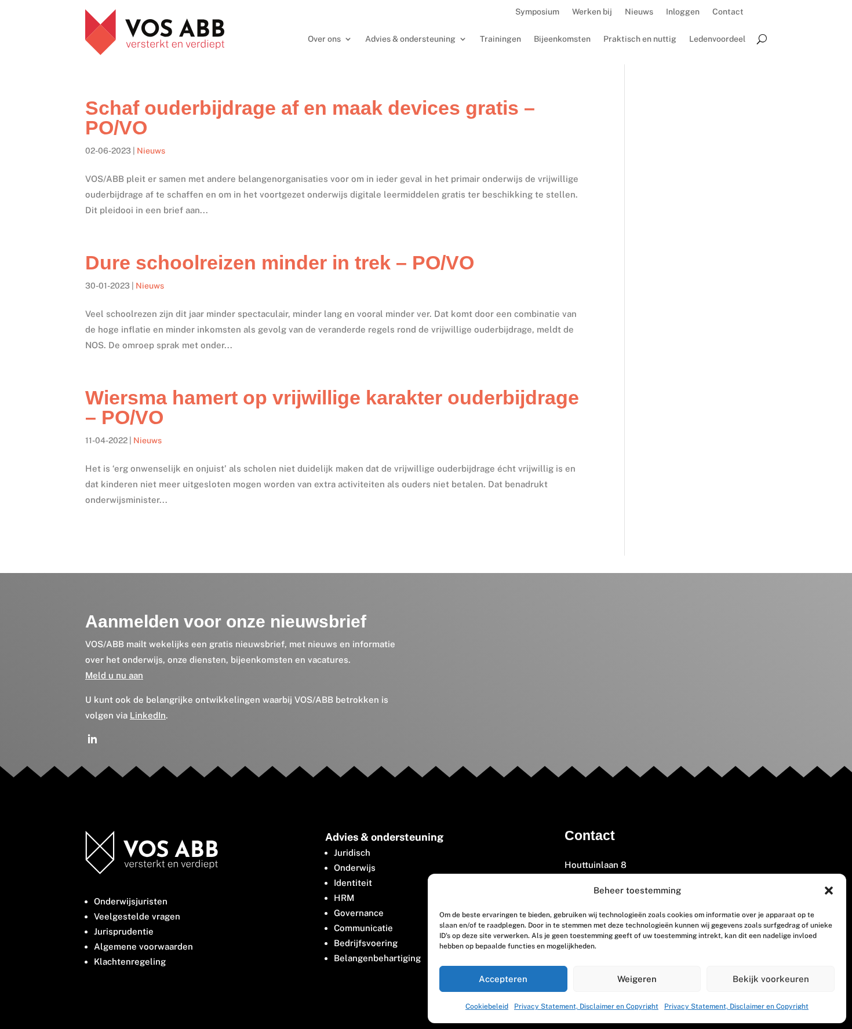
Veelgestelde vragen (137, 916)
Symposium (537, 12)
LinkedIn (148, 715)
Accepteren (503, 979)
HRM (344, 898)
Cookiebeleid (486, 1006)
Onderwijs (355, 868)
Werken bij (592, 12)
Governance (359, 913)
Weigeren (637, 979)
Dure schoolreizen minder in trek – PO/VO (279, 262)
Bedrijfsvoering (366, 943)
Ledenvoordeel (717, 39)
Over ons (324, 39)
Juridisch (352, 853)
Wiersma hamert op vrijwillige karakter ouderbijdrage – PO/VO (332, 407)
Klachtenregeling (130, 961)
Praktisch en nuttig (639, 39)
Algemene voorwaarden (143, 946)
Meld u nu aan (114, 675)
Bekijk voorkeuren (771, 979)
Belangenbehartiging (377, 958)
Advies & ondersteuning (410, 39)
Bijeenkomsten (562, 39)
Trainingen (500, 39)
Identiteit (353, 883)
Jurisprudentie (124, 931)
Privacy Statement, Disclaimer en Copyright (586, 1006)
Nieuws (639, 12)
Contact (728, 12)
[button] (829, 890)
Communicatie (363, 928)
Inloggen (683, 12)
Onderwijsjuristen (131, 901)
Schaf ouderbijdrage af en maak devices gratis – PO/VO (310, 117)
